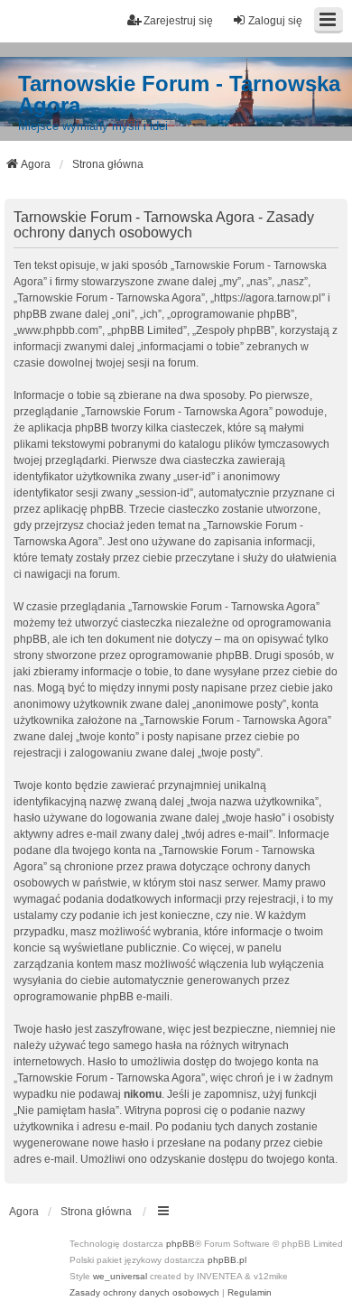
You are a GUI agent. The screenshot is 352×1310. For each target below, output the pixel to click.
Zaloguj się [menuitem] (275, 20)
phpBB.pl (227, 1260)
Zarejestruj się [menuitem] (178, 20)
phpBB (180, 1244)
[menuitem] (144, 1293)
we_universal (120, 1276)
